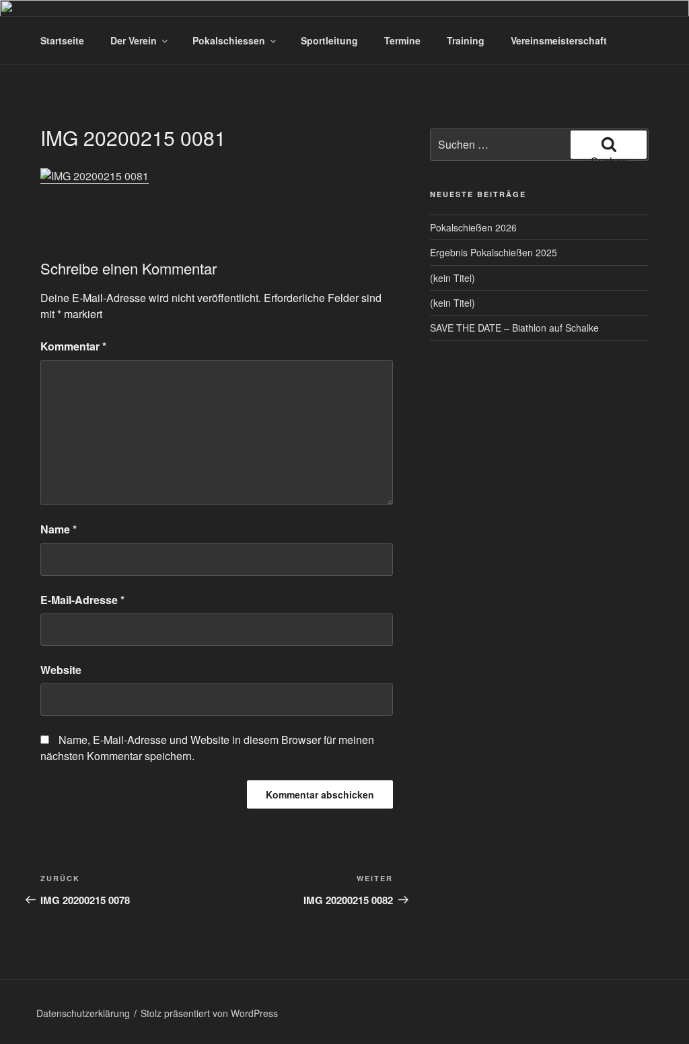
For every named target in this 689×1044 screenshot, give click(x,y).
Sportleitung (329, 40)
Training (465, 40)
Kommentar (73, 346)
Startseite (62, 40)
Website (60, 669)
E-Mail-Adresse (82, 599)
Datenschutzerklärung (83, 1013)
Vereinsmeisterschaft (559, 40)
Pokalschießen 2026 (473, 227)
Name (58, 529)
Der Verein (133, 40)
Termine (402, 40)
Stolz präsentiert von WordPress (209, 1013)
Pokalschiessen (228, 40)
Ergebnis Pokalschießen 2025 (493, 252)
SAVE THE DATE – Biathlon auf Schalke (514, 327)
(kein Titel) (452, 278)
